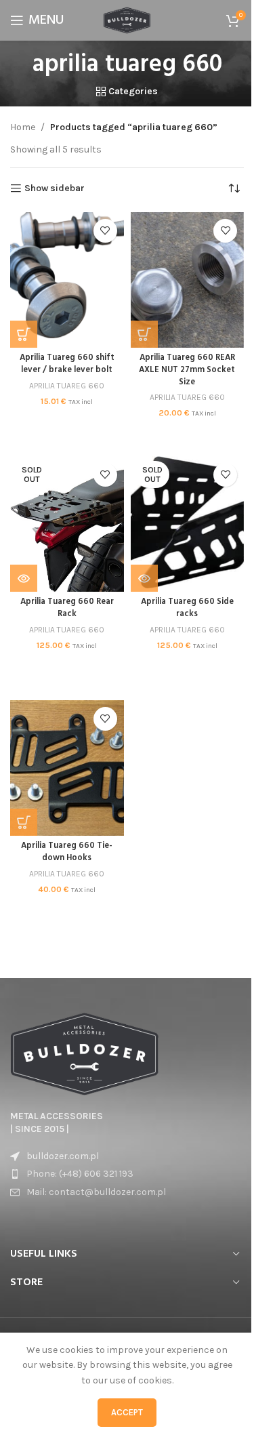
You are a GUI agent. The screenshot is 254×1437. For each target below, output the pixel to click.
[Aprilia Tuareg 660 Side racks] (188, 524)
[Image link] (84, 1053)
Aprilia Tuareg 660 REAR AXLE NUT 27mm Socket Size (187, 369)
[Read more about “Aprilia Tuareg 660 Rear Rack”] (23, 578)
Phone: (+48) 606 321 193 (79, 1173)
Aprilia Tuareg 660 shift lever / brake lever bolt (67, 364)
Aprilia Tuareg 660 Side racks (187, 608)
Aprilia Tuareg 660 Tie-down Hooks (66, 852)
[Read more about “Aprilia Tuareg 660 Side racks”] (144, 578)
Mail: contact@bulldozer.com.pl (96, 1192)
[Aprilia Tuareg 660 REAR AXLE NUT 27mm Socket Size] (188, 280)
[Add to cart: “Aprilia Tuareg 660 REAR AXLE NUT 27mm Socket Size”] (144, 334)
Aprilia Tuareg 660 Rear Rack (67, 608)
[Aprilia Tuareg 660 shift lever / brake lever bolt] (67, 280)
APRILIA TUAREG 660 (66, 385)
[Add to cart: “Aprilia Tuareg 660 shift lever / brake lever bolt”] (23, 334)
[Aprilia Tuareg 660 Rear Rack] (67, 524)
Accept (127, 1412)
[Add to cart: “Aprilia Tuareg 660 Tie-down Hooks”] (23, 822)
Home (22, 127)
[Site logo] (127, 19)
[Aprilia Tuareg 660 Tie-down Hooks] (67, 768)
